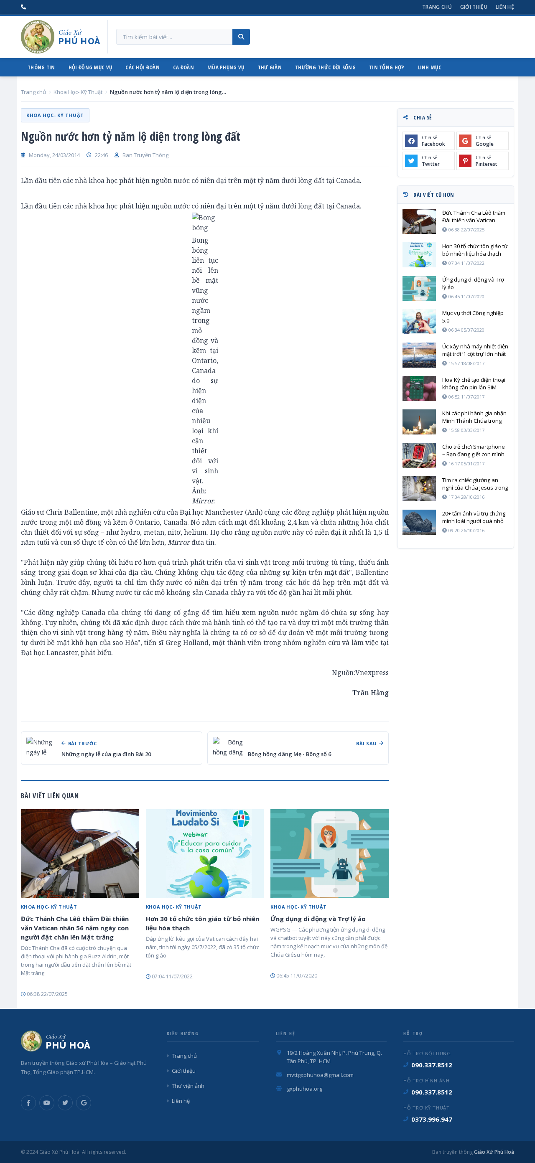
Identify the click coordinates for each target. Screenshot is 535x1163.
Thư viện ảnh (188, 1085)
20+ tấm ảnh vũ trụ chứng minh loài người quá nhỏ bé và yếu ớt (473, 517)
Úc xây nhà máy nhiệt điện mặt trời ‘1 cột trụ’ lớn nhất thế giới (475, 350)
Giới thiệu (473, 6)
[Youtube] (46, 1102)
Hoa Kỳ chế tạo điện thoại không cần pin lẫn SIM (473, 383)
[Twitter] (65, 1102)
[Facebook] (28, 1102)
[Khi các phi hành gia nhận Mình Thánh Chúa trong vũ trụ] (419, 421)
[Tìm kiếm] (241, 37)
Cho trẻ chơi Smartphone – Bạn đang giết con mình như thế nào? (473, 450)
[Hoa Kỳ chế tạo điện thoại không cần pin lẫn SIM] (419, 388)
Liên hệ (505, 6)
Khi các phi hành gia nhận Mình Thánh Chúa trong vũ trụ (474, 416)
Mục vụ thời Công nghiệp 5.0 (473, 316)
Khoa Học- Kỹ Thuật (78, 92)
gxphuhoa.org (304, 1088)
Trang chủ (437, 6)
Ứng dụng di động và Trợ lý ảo (318, 918)
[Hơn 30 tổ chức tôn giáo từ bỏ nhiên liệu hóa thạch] (205, 853)
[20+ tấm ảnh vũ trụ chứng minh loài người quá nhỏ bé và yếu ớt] (419, 522)
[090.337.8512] (23, 7)
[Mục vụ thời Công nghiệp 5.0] (419, 321)
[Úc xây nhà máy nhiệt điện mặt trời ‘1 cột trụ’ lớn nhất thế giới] (419, 355)
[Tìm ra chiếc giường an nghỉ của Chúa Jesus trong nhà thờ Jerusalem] (419, 488)
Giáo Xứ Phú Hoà (493, 1151)
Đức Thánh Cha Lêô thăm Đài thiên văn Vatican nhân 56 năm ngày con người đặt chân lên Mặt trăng (75, 927)
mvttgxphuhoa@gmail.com (320, 1075)
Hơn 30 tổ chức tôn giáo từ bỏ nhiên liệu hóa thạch (202, 923)
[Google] (83, 1102)
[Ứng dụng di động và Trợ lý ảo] (329, 853)
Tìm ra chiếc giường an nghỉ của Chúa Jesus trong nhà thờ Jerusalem (475, 483)
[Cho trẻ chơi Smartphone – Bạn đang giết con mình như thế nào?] (419, 455)
